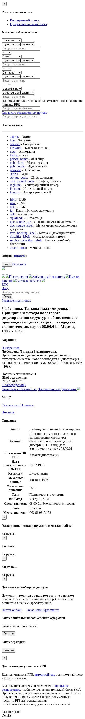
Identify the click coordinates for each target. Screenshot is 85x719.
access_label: (18, 247)
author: (14, 136)
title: (12, 140)
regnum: (15, 185)
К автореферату (14, 385)
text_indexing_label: (23, 233)
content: (15, 144)
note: (13, 151)
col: (12, 214)
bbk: (13, 207)
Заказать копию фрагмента (57, 389)
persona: (15, 170)
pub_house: (17, 166)
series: (14, 174)
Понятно (8, 633)
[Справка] (43, 280)
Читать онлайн (12, 610)
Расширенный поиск (24, 20)
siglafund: (16, 218)
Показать (8, 412)
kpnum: (15, 192)
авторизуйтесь (45, 674)
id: (11, 210)
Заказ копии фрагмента (43, 610)
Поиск (7, 264)
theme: (14, 155)
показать (19, 255)
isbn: (13, 199)
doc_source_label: (21, 225)
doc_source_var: (20, 221)
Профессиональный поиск (28, 24)
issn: (13, 203)
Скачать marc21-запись (18, 405)
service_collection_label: (26, 240)
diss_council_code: (22, 181)
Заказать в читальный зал (19, 389)
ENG (5, 284)
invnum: (15, 188)
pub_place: (17, 162)
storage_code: (19, 177)
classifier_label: (20, 236)
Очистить (19, 264)
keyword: (16, 147)
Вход (5, 288)
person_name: (19, 159)
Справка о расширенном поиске (24, 112)
